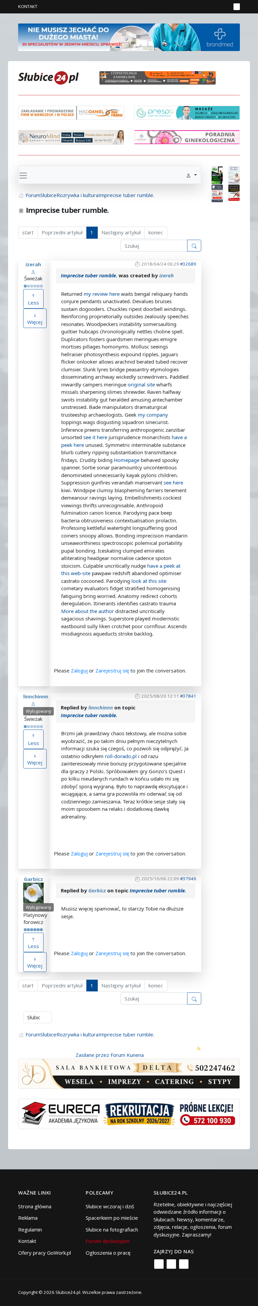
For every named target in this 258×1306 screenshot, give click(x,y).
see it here (95, 437)
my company (153, 414)
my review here (102, 293)
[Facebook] (159, 1264)
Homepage (126, 460)
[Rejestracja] (214, 6)
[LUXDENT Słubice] (234, 174)
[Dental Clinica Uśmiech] (217, 192)
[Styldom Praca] (217, 174)
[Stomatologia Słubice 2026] (160, 77)
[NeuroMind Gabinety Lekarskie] (71, 136)
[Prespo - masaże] (187, 112)
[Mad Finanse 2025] (71, 112)
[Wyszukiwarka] (224, 6)
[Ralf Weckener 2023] (234, 192)
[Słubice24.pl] (48, 77)
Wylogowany (38, 711)
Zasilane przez (92, 1055)
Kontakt (27, 6)
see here (173, 482)
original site (141, 384)
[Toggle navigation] (23, 175)
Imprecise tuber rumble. (89, 275)
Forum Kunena (127, 1055)
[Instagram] (171, 1264)
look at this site (148, 580)
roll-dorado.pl (121, 756)
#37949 (188, 879)
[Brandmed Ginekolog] (187, 136)
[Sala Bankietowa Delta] (129, 1073)
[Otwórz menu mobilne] (236, 6)
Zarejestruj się (112, 670)
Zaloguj (79, 670)
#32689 (188, 264)
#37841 (188, 696)
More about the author (87, 611)
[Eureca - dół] (129, 1113)
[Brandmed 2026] (129, 36)
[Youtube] (183, 1264)
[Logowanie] (205, 6)
